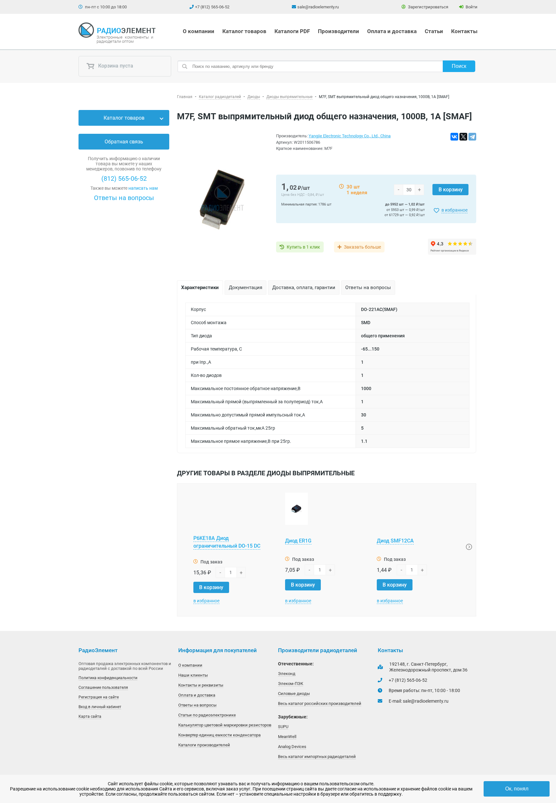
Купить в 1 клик (303, 247)
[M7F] (222, 198)
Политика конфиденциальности (108, 678)
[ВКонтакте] (454, 137)
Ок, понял (516, 788)
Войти (471, 7)
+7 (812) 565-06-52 (212, 7)
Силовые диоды (294, 693)
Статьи (434, 31)
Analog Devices (292, 746)
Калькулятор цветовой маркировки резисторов (224, 725)
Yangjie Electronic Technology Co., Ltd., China (350, 135)
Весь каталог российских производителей (319, 703)
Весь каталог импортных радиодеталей (317, 756)
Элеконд (286, 673)
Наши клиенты (193, 675)
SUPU (283, 726)
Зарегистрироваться (427, 7)
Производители (338, 31)
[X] (463, 137)
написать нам (143, 188)
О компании (198, 31)
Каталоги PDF (292, 31)
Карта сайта (90, 716)
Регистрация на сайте (99, 697)
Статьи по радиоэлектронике (207, 715)
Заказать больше (362, 247)
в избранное (454, 210)
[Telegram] (472, 137)
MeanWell (287, 736)
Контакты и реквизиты (200, 685)
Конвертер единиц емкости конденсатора (219, 735)
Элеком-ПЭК (290, 683)
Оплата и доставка (392, 31)
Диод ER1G (298, 541)
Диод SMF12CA (395, 541)
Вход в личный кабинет (100, 707)
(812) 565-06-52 (124, 178)
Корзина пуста (115, 66)
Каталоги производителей (204, 745)
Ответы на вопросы (124, 198)
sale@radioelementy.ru (318, 7)
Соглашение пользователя (103, 687)
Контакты (464, 31)
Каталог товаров (244, 31)
